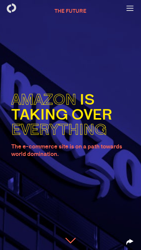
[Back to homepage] (11, 8)
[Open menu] (129, 8)
